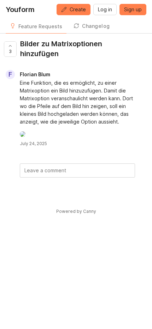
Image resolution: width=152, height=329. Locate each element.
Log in (105, 9)
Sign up (133, 9)
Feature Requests (40, 26)
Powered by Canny (76, 211)
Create (78, 9)
